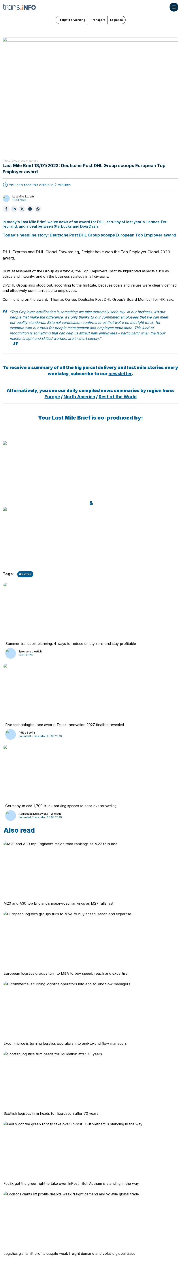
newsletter (120, 373)
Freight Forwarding (71, 19)
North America (79, 396)
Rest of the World (118, 396)
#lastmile (25, 574)
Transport (98, 19)
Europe (52, 396)
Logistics (116, 19)
